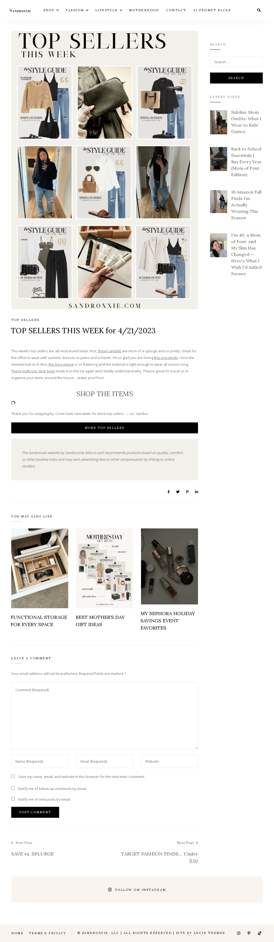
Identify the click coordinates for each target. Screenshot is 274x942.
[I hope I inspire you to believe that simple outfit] (28, 889)
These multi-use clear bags (33, 371)
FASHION (75, 10)
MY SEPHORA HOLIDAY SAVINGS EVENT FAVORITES (167, 620)
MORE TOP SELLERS (104, 428)
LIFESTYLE (106, 10)
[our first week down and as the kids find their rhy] (215, 889)
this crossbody (166, 357)
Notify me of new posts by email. (44, 799)
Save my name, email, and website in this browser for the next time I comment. (81, 776)
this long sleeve (61, 364)
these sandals (109, 351)
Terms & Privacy (47, 933)
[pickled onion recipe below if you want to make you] (59, 889)
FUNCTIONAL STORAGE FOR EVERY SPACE (39, 620)
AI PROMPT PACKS (212, 10)
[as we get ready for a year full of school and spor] (246, 889)
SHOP (48, 10)
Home (17, 933)
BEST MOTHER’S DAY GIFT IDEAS (100, 620)
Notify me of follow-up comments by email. (52, 788)
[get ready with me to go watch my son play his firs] (90, 889)
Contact (176, 10)
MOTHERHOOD (144, 10)
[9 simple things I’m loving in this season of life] (184, 889)
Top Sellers (25, 320)
